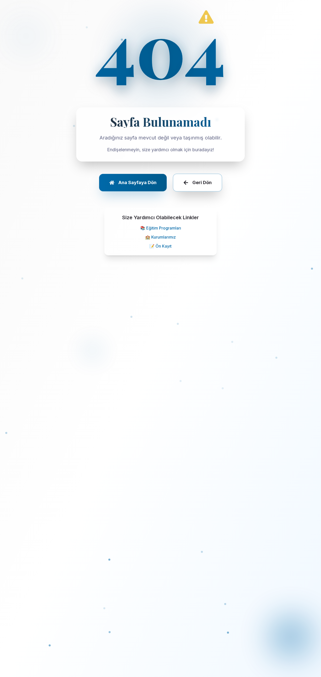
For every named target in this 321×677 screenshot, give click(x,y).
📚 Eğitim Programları (160, 228)
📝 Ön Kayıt (160, 246)
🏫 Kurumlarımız (160, 237)
